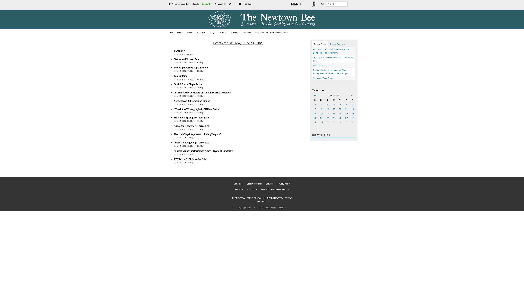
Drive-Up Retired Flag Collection (191, 67)
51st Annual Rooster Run (186, 59)
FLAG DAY (179, 51)
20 (346, 113)
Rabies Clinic (180, 76)
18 (334, 113)
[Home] (171, 32)
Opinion (222, 32)
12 (340, 109)
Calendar (235, 32)
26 (340, 118)
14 (353, 109)
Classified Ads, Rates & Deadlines (270, 32)
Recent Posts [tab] (320, 44)
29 (315, 122)
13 (346, 109)
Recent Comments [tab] (338, 44)
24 (328, 118)
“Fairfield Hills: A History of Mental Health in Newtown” (203, 92)
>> (352, 95)
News (179, 32)
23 (321, 118)
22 (315, 118)
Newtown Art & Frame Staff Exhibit (192, 101)
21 (353, 113)
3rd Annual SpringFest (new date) (191, 117)
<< (315, 95)
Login (188, 3)
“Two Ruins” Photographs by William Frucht (197, 109)
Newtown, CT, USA (297, 4)
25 (334, 118)
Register (196, 3)
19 (340, 113)
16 (321, 113)
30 (321, 122)
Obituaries (247, 32)
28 (353, 118)
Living (211, 32)
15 (315, 113)
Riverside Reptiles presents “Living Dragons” (197, 134)
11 (334, 109)
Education (200, 32)
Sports (190, 32)
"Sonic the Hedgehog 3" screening (191, 126)
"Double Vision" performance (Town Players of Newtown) (203, 151)
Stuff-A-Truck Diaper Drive (188, 84)
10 (328, 109)
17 (328, 113)
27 (346, 118)
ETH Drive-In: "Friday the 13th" (190, 159)
